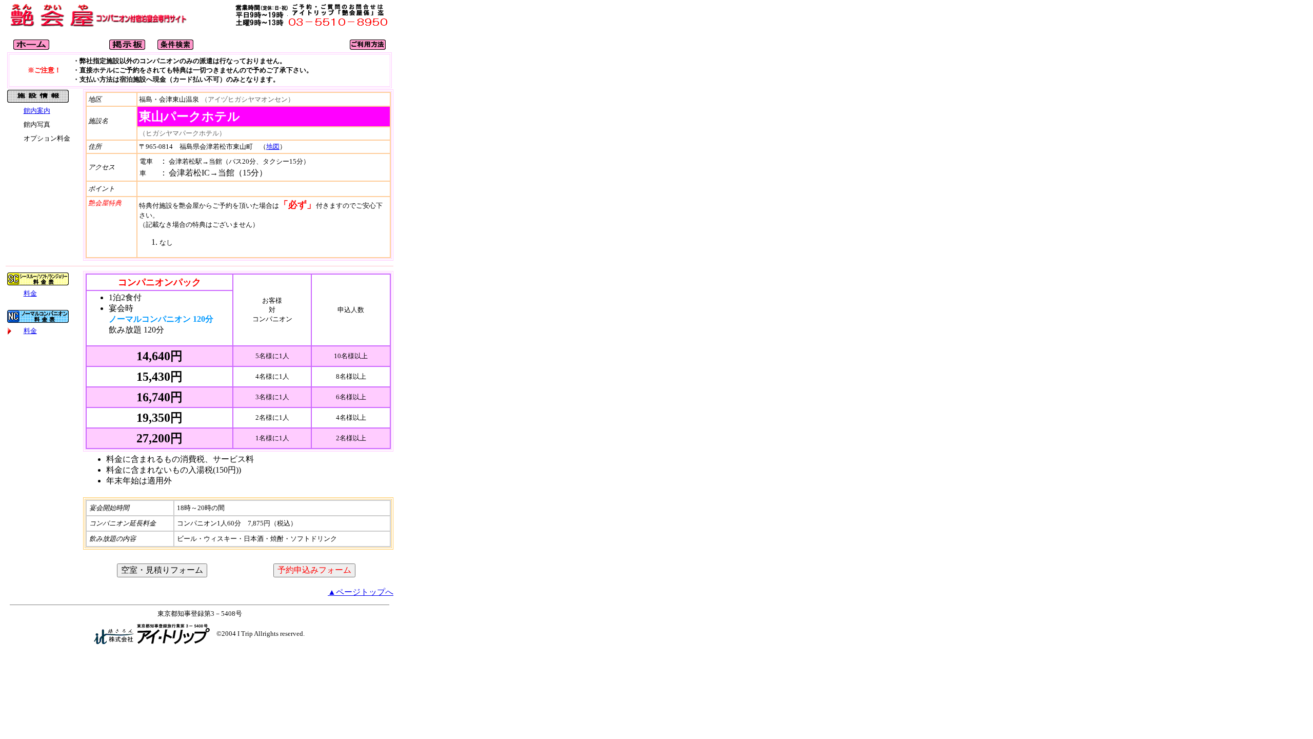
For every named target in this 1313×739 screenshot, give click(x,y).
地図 (273, 146)
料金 (30, 293)
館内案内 (37, 110)
